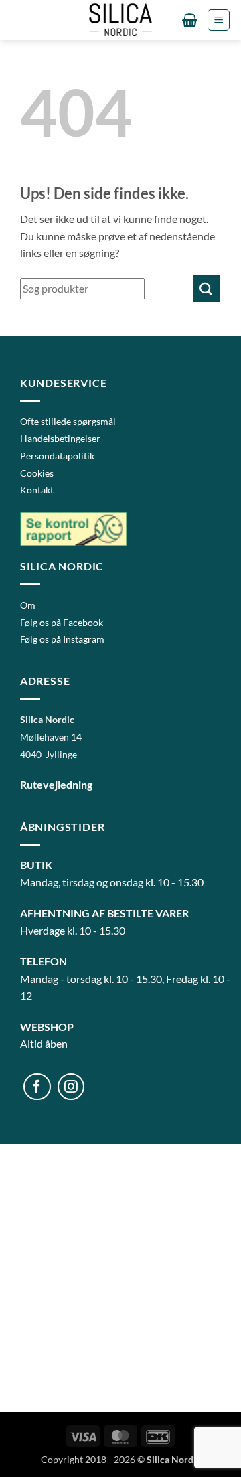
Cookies (37, 473)
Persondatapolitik (57, 455)
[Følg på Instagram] (71, 1087)
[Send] (206, 288)
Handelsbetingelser (60, 438)
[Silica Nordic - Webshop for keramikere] (120, 20)
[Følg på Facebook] (37, 1087)
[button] (189, 20)
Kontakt (37, 489)
